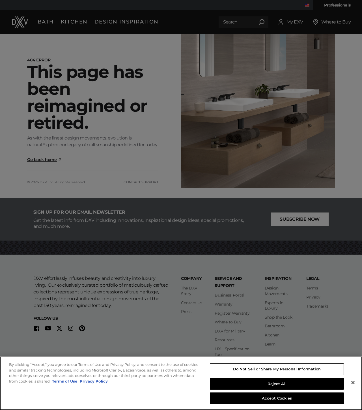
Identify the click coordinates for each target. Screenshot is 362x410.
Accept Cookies (277, 398)
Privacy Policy (94, 381)
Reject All (277, 383)
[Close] (353, 382)
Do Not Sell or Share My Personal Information (277, 369)
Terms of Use (65, 381)
